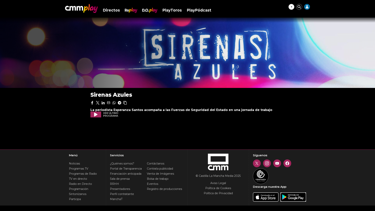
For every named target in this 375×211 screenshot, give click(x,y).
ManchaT (116, 199)
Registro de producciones (164, 189)
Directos (111, 10)
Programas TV (78, 168)
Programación (78, 189)
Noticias (74, 163)
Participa (75, 199)
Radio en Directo (80, 184)
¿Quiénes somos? (122, 163)
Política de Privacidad (218, 193)
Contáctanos (155, 163)
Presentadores (120, 189)
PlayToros (172, 10)
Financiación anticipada (125, 173)
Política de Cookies (218, 188)
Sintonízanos (77, 194)
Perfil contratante (122, 194)
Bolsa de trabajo (158, 179)
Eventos (152, 184)
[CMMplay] (81, 8)
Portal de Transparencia (126, 168)
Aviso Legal (218, 183)
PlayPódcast (199, 10)
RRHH (114, 184)
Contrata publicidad (160, 168)
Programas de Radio (83, 173)
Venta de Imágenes (160, 173)
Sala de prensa (120, 179)
